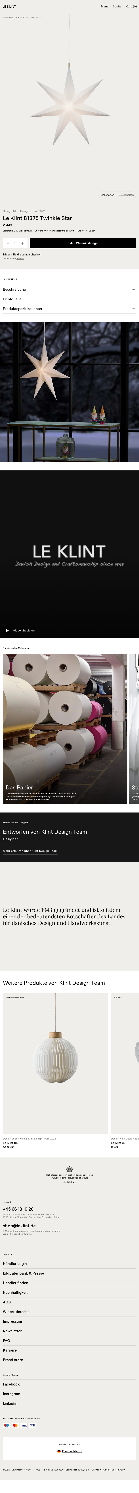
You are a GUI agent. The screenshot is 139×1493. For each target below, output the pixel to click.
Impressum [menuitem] (12, 1321)
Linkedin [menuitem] (10, 1403)
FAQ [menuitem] (6, 1340)
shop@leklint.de (19, 1225)
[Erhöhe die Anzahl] (23, 243)
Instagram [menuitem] (11, 1394)
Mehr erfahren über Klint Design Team (30, 851)
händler (20, 258)
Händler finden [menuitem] (15, 1283)
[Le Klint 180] (55, 1071)
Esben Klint (18, 1138)
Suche (117, 6)
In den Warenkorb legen (83, 243)
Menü (105, 6)
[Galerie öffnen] (69, 106)
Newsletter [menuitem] (12, 1331)
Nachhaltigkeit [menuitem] (15, 1292)
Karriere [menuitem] (10, 1350)
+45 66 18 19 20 (18, 1209)
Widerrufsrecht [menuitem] (16, 1312)
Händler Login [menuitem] (15, 1264)
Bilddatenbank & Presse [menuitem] (23, 1273)
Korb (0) (131, 6)
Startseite (8, 17)
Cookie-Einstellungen (114, 1469)
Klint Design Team (25, 211)
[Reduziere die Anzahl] (8, 243)
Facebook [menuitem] (11, 1384)
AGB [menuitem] (7, 1302)
